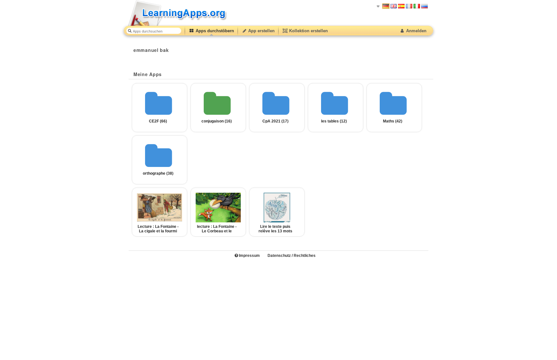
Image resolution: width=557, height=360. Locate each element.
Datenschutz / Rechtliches (292, 255)
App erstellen (261, 30)
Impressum (249, 255)
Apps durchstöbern (214, 30)
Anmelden (415, 30)
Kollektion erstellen (308, 30)
